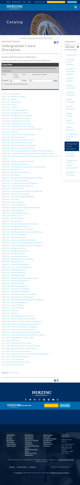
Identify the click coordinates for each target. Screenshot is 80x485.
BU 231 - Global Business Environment (18, 186)
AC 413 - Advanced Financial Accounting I (19, 126)
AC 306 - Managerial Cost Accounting (18, 115)
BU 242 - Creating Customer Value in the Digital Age (23, 191)
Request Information (56, 2)
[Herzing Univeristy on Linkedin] (35, 400)
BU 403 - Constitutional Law (14, 253)
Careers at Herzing (31, 440)
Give (24, 2)
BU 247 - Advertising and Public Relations (19, 196)
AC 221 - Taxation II (11, 107)
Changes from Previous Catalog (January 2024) (71, 164)
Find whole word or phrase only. (16, 84)
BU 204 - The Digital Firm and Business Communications (25, 167)
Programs (11, 435)
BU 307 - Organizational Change (16, 213)
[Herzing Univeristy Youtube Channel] (53, 400)
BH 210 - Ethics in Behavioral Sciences (18, 142)
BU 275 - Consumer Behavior (15, 205)
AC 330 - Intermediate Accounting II (17, 121)
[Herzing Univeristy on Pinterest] (49, 400)
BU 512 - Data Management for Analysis (19, 316)
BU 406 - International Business (15, 256)
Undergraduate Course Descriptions (72, 146)
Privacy (12, 467)
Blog (29, 2)
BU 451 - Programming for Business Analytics (21, 278)
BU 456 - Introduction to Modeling (16, 289)
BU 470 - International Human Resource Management (24, 300)
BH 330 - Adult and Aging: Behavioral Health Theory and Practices (28, 151)
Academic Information (70, 86)
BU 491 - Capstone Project (14, 308)
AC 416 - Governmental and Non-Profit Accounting (23, 129)
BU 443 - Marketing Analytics (14, 270)
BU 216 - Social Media (12, 175)
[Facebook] (26, 400)
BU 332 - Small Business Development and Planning (23, 232)
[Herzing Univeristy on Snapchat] (44, 400)
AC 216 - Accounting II (12, 102)
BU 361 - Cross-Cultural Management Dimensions (22, 243)
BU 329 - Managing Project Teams (16, 226)
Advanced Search (71, 50)
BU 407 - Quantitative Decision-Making (18, 259)
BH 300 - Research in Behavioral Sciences (19, 148)
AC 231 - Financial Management (16, 110)
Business (10, 438)
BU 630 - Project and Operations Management (21, 327)
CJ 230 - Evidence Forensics (14, 365)
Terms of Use (22, 467)
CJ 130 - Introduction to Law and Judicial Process (22, 346)
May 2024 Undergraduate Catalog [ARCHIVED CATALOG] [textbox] (36, 38)
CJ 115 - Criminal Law (12, 340)
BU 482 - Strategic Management (15, 302)
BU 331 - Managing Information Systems (19, 229)
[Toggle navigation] (74, 7)
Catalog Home (71, 55)
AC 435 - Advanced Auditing (14, 137)
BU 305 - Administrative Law (14, 210)
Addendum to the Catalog (71, 173)
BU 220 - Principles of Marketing (16, 180)
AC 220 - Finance (10, 105)
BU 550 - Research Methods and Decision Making (22, 321)
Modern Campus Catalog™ (60, 473)
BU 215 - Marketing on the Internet (17, 172)
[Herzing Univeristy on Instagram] (39, 400)
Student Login (16, 2)
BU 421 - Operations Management (16, 264)
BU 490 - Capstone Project (14, 305)
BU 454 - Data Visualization (14, 283)
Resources (29, 435)
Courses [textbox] (67, 44)
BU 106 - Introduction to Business (16, 164)
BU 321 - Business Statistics (14, 218)
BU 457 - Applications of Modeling (16, 291)
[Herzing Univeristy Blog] (58, 400)
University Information (70, 154)
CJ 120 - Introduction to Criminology (17, 343)
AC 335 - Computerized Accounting (17, 124)
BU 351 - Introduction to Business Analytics (20, 240)
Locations (46, 446)
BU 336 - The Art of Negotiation (15, 234)
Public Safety (11, 446)
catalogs (19, 473)
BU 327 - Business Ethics (13, 221)
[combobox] (39, 38)
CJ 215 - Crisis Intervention (14, 359)
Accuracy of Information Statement (70, 71)
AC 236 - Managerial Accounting (16, 113)
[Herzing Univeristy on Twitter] (30, 400)
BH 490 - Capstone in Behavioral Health (19, 161)
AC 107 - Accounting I (12, 94)
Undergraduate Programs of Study (72, 136)
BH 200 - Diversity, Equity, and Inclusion (19, 140)
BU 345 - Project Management (15, 237)
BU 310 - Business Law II (13, 215)
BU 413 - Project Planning (13, 262)
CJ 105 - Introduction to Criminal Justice (19, 337)
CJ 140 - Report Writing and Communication (20, 348)
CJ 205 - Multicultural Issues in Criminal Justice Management (26, 354)
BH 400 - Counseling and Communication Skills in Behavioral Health (29, 153)
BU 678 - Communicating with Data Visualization (22, 332)
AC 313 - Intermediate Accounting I (17, 118)
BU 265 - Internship (11, 199)
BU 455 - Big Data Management (15, 286)
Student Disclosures (70, 121)
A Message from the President (70, 61)
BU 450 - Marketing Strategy (14, 275)
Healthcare (10, 440)
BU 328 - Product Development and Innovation (21, 224)
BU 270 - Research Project (13, 202)
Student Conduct (69, 114)
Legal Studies (11, 444)
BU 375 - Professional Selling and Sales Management (23, 245)
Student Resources (70, 128)
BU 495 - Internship (11, 313)
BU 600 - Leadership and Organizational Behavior (22, 324)
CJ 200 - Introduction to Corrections (17, 351)
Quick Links (48, 435)
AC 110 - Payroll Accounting (14, 96)
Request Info (52, 405)
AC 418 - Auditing (10, 132)
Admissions (47, 442)
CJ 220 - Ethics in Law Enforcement (17, 362)
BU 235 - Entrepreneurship (14, 188)
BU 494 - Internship (11, 310)
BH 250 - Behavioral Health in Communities (20, 145)
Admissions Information (70, 93)
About (9, 2)
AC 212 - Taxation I (11, 99)
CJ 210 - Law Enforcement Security (17, 356)
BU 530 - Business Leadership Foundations (20, 318)
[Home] (15, 7)
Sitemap (33, 467)
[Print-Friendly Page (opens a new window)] (55, 42)
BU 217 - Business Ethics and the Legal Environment (23, 178)
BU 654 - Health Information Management (19, 329)
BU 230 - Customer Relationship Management (21, 183)
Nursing (9, 437)
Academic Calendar (69, 79)
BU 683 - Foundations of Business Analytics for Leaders (24, 335)
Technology (11, 442)
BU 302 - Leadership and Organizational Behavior (22, 207)
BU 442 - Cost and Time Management (18, 267)
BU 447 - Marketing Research (15, 272)
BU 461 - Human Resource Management (19, 297)
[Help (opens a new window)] (57, 42)
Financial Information (70, 107)
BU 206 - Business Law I (13, 169)
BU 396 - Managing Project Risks (16, 251)
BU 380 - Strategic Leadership (15, 248)
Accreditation (48, 440)
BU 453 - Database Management (16, 281)
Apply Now (72, 2)
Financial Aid (47, 444)
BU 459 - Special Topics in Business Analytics (20, 294)
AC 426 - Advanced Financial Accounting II (19, 134)
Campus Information (70, 100)
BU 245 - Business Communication (17, 194)
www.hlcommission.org (66, 459)
